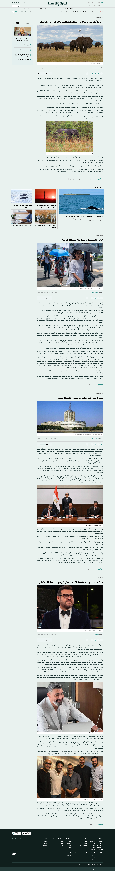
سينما (70, 845)
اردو (92, 2)
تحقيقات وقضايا (92, 857)
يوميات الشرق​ (50, 8)
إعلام (70, 847)
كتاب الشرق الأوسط (83, 845)
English (99, 2)
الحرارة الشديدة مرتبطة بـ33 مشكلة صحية (82, 240)
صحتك (62, 841)
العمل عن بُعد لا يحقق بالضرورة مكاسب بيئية (21, 225)
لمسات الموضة (45, 845)
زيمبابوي (72, 179)
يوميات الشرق (99, 17)
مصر (89, 569)
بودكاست (31, 8)
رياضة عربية (101, 857)
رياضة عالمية (101, 859)
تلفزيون (95, 569)
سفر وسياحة (45, 843)
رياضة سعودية (100, 855)
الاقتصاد (71, 8)
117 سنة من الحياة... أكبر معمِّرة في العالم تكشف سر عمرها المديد (22, 39)
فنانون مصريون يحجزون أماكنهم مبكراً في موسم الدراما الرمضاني (71, 582)
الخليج (100, 843)
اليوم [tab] (17, 23)
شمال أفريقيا (99, 845)
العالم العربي (101, 841)
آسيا (94, 845)
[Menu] (102, 8)
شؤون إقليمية (100, 849)
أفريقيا (94, 847)
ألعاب (28, 8)
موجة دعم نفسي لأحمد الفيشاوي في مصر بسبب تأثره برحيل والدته (22, 55)
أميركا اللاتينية (92, 849)
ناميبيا (66, 179)
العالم (78, 8)
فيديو (36, 8)
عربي (102, 2)
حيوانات (84, 179)
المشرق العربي (99, 847)
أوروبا (94, 843)
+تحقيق (93, 859)
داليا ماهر (97, 634)
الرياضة (44, 8)
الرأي (75, 8)
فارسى (89, 2)
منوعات (90, 179)
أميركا (90, 384)
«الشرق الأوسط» (96, 68)
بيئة (62, 845)
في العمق (40, 8)
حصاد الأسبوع (92, 855)
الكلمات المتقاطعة (68, 855)
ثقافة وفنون (66, 8)
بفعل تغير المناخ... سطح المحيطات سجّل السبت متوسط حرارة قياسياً (84, 217)
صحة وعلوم (61, 8)
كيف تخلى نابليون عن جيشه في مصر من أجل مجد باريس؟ (22, 60)
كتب (70, 841)
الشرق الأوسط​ (83, 8)
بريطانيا (78, 179)
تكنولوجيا (55, 8)
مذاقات (45, 841)
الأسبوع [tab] (14, 23)
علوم (62, 843)
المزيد (24, 8)
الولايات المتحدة (92, 841)
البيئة (95, 179)
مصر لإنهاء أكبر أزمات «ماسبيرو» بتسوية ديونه (80, 398)
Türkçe (95, 2)
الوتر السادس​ (68, 843)
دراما (96, 824)
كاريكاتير (85, 843)
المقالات (86, 841)
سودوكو (69, 857)
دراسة (95, 384)
